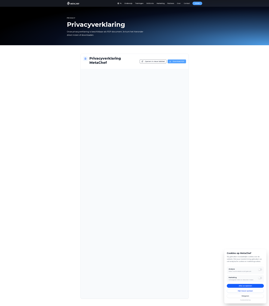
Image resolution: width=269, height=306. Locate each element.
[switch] (260, 269)
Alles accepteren (245, 286)
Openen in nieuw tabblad (155, 61)
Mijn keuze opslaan (245, 291)
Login (197, 3)
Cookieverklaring (245, 300)
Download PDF (178, 61)
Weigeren (245, 296)
